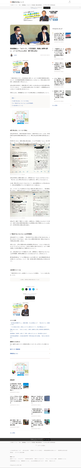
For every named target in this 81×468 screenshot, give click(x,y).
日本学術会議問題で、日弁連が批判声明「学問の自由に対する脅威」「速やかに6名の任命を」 (29, 336)
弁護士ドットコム (14, 5)
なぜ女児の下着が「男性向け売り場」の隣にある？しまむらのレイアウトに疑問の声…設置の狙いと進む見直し (59, 36)
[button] (37, 289)
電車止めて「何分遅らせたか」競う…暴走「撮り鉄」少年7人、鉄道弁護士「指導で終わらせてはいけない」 (37, 399)
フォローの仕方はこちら (34, 8)
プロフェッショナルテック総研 (51, 458)
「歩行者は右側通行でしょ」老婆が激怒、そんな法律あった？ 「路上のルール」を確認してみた (30, 323)
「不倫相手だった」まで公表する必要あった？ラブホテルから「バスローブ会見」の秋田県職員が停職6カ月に (59, 52)
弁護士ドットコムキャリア (39, 458)
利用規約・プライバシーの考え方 (36, 450)
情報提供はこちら (14, 353)
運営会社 (11, 452)
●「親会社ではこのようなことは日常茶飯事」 (23, 103)
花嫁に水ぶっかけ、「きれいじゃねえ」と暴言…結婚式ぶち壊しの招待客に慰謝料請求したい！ (30, 330)
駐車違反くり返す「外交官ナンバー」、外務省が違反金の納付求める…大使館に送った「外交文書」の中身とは (59, 95)
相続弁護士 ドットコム (62, 458)
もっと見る (12, 433)
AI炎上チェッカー (52, 460)
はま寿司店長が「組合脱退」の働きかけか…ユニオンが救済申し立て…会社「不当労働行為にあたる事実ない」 (16, 387)
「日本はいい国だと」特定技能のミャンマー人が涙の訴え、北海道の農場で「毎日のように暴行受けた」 (59, 66)
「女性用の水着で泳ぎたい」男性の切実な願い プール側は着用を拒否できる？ (37, 411)
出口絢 (15, 55)
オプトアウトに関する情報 (19, 452)
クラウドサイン (20, 458)
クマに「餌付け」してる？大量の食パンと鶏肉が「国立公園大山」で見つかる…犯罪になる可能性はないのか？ (59, 81)
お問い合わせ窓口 (26, 450)
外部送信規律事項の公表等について (50, 450)
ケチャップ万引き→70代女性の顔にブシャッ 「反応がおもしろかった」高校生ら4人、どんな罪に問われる (16, 399)
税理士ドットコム (13, 458)
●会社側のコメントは (18, 105)
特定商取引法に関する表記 (62, 450)
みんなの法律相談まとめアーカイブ (37, 460)
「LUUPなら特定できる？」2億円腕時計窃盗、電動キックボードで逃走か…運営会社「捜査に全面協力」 (37, 423)
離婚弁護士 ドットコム (25, 460)
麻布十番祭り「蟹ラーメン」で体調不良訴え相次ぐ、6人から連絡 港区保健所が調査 (16, 422)
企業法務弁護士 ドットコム (15, 460)
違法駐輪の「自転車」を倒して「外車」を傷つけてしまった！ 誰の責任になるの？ (28, 333)
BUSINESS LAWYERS (29, 458)
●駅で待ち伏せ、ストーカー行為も (21, 101)
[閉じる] (80, 7)
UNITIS (46, 460)
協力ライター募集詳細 (15, 349)
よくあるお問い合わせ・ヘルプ (15, 450)
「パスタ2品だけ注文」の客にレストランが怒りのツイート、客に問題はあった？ (28, 327)
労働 (19, 5)
